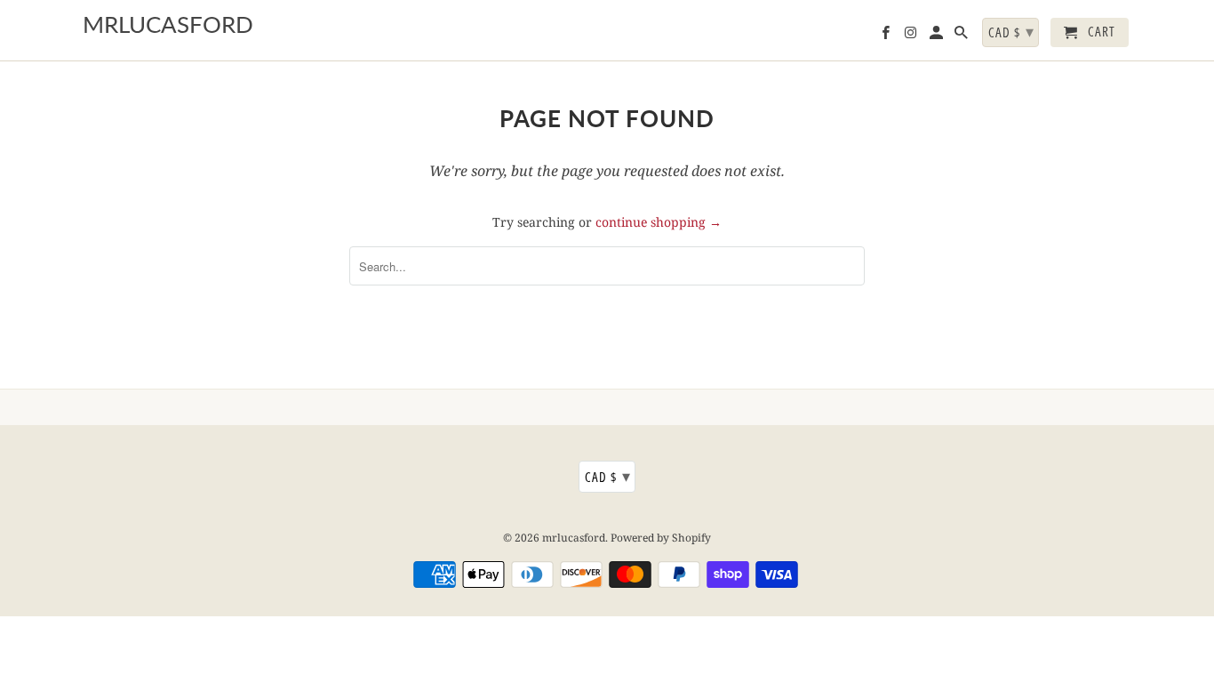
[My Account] (938, 36)
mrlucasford (573, 537)
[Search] (962, 36)
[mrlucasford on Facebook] (887, 36)
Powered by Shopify (661, 537)
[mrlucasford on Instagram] (912, 36)
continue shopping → (658, 221)
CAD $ (608, 475)
